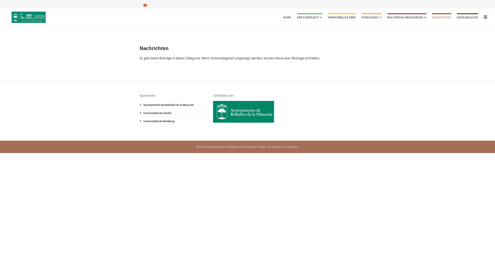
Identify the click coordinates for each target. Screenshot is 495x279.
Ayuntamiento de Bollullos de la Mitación (168, 105)
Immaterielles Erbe (342, 17)
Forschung (370, 17)
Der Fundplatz (308, 17)
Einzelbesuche (467, 17)
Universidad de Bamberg (158, 121)
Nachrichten (441, 17)
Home (287, 17)
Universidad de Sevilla (157, 113)
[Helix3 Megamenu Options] (485, 17)
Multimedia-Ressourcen (405, 17)
